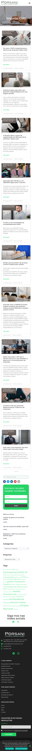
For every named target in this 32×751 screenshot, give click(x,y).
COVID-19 (22, 572)
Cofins (17, 569)
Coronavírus (10, 572)
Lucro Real (10, 591)
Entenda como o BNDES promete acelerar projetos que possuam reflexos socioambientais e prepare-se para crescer (16, 307)
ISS (8, 589)
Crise (4, 575)
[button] (29, 3)
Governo (6, 584)
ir (6, 589)
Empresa (19, 577)
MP (10, 599)
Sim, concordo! (9, 748)
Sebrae (14, 605)
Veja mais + (6, 64)
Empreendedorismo (10, 577)
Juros (10, 589)
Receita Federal (18, 602)
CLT (10, 569)
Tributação (15, 609)
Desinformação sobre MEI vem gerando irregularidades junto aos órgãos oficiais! (15, 91)
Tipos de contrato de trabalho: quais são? (16, 526)
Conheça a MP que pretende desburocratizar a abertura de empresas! (13, 407)
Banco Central (6, 569)
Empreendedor (21, 575)
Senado (17, 605)
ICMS (5, 587)
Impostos (24, 587)
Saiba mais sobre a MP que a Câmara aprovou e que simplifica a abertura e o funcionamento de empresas (15, 359)
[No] (30, 746)
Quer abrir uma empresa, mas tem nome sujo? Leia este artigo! (15, 448)
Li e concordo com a (15, 730)
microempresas (12, 596)
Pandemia (18, 599)
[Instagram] (18, 622)
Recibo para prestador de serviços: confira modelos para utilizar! (15, 263)
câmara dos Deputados (11, 575)
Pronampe (7, 602)
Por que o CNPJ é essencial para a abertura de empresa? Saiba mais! (15, 49)
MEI (14, 594)
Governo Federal (15, 584)
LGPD (14, 589)
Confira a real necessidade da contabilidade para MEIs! (13, 223)
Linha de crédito (18, 589)
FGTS (24, 577)
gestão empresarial (16, 581)
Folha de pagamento (14, 579)
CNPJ (13, 569)
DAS (17, 575)
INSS (4, 589)
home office (23, 584)
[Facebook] (13, 622)
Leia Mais (5, 522)
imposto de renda (14, 587)
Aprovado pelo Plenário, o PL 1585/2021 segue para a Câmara (14, 181)
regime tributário (7, 605)
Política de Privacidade (21, 748)
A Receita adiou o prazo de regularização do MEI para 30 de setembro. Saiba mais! (14, 137)
